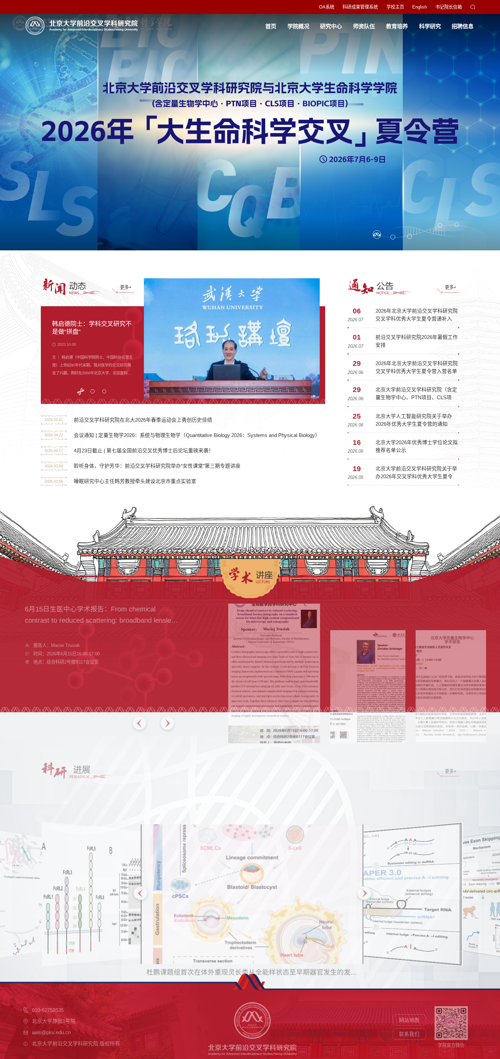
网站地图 (400, 1020)
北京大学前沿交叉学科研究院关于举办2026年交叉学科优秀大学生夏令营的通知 (417, 476)
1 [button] (377, 234)
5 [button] (457, 225)
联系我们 (400, 1034)
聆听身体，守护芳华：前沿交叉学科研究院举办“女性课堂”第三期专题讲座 (157, 466)
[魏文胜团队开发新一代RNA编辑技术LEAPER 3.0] (385, 876)
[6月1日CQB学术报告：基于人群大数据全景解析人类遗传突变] (426, 673)
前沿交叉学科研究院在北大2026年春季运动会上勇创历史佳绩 (143, 420)
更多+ (126, 287)
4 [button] (440, 225)
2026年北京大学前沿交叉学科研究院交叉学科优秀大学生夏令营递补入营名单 (417, 318)
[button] (155, 724)
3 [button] (409, 237)
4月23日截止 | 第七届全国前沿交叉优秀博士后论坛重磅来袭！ (144, 450)
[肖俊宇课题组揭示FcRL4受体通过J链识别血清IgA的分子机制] (120, 876)
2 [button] (393, 237)
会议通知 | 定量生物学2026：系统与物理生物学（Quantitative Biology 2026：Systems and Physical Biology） (197, 435)
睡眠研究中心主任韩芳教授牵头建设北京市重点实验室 (135, 481)
